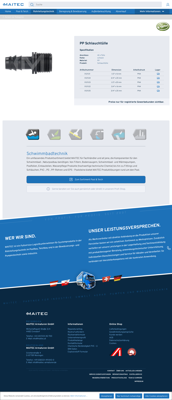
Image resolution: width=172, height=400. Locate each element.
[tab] (32, 134)
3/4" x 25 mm (116, 91)
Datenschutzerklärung (119, 340)
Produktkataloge (75, 340)
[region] (28, 63)
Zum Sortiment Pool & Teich (89, 179)
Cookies (112, 343)
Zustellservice (135, 374)
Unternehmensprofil (77, 337)
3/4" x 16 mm (116, 87)
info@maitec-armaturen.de (44, 362)
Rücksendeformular (76, 335)
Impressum (138, 381)
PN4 (139, 74)
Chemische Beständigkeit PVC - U (83, 346)
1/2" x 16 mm (116, 74)
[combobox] (98, 4)
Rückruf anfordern (76, 332)
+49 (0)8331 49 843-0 (44, 360)
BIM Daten (72, 349)
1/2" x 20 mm (116, 82)
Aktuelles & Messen (134, 371)
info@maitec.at (39, 338)
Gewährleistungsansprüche (121, 332)
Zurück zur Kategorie (14, 17)
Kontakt (111, 371)
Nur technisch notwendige (129, 396)
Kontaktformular (75, 343)
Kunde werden (115, 335)
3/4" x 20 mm (116, 78)
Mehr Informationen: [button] (150, 11)
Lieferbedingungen (117, 329)
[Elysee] (162, 26)
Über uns (120, 371)
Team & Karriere (135, 378)
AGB (111, 337)
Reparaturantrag (75, 329)
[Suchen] (32, 4)
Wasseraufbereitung (101, 378)
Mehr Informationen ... (78, 396)
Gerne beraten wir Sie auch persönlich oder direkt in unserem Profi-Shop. (89, 189)
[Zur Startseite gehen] (13, 4)
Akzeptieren (106, 396)
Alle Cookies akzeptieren (156, 396)
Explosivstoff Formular (78, 352)
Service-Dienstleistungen (100, 374)
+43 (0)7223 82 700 (43, 336)
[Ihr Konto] (167, 4)
